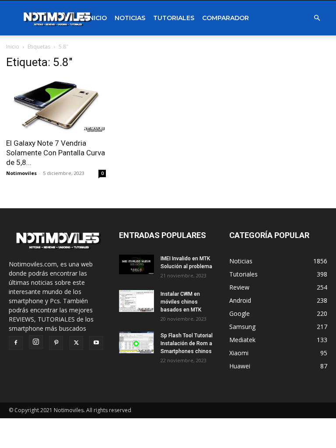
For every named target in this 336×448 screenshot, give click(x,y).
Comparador (225, 18)
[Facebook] (16, 343)
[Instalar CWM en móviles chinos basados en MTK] (136, 301)
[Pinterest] (56, 343)
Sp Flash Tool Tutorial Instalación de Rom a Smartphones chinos (187, 343)
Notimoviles (21, 173)
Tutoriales (173, 18)
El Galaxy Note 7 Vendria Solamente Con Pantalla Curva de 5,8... (55, 153)
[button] (316, 18)
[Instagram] (36, 342)
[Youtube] (96, 343)
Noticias (130, 18)
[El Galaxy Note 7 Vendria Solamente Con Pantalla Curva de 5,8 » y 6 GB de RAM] (56, 105)
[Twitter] (76, 343)
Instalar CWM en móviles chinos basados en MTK (181, 302)
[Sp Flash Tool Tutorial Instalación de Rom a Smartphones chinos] (136, 343)
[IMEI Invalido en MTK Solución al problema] (136, 264)
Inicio (97, 18)
